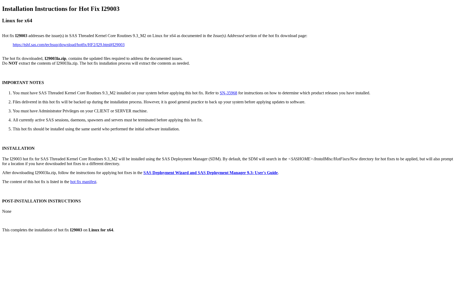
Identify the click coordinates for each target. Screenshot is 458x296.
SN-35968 (228, 93)
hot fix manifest (83, 181)
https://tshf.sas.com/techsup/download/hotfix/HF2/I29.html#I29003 (69, 44)
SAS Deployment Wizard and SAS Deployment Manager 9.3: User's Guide (210, 172)
